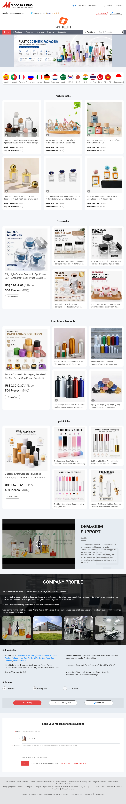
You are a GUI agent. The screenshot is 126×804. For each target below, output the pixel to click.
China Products (22, 782)
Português (28, 787)
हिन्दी (103, 787)
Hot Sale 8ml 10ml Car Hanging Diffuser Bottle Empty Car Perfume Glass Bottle (61, 141)
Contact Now (13, 297)
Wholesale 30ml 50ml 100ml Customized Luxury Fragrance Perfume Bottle (102, 197)
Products (18, 32)
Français (38, 787)
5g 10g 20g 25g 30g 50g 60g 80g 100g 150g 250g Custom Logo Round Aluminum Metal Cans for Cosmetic (105, 405)
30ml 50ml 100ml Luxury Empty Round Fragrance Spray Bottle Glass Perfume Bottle (21, 197)
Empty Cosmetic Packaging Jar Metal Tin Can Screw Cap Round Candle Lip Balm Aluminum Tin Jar (25, 376)
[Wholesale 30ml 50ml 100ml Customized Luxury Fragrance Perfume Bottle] (104, 175)
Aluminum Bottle (19, 660)
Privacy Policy (99, 794)
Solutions (40, 32)
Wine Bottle (46, 655)
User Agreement (76, 794)
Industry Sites (86, 782)
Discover (50, 32)
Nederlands (74, 787)
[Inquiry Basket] (100, 6)
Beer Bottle (28, 658)
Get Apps (108, 6)
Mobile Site (59, 784)
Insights (68, 784)
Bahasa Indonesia (68, 789)
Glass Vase (46, 658)
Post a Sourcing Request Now (73, 763)
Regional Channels (99, 782)
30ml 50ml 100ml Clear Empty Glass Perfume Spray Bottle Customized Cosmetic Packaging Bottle (21, 141)
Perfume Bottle (17, 658)
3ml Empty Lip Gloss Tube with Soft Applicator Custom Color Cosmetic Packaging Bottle (104, 462)
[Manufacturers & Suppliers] (18, 5)
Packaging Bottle (34, 655)
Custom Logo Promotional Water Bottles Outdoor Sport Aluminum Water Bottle (69, 405)
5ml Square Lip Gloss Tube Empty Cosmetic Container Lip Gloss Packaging (69, 462)
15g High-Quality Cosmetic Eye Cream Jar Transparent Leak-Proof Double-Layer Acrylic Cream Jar (26, 276)
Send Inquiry (102, 13)
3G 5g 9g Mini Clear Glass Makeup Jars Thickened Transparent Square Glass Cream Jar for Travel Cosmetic (106, 262)
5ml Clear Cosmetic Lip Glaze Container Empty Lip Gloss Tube (69, 505)
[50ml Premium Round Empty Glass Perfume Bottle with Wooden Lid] (104, 119)
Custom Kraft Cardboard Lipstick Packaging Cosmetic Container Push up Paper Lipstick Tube (25, 475)
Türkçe (118, 787)
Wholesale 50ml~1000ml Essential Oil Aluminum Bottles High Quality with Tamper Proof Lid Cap (68, 362)
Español (20, 787)
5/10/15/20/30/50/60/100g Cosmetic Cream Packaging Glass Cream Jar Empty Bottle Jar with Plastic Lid (105, 305)
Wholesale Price (74, 782)
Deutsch (65, 787)
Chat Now (117, 13)
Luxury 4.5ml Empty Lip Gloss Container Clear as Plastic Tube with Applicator (106, 505)
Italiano (57, 787)
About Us (29, 32)
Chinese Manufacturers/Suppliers (41, 782)
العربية (83, 787)
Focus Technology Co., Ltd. (47, 794)
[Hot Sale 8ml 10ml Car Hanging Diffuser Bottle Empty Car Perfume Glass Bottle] (63, 119)
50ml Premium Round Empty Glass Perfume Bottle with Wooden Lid (103, 141)
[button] (61, 64)
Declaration (88, 794)
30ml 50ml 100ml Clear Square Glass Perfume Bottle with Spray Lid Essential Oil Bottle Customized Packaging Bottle (63, 197)
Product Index (113, 782)
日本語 (97, 787)
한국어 (90, 787)
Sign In (74, 6)
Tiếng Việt (55, 789)
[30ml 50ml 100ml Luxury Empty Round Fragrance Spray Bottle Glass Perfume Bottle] (21, 175)
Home (6, 32)
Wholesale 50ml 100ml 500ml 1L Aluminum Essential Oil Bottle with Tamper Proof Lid (104, 362)
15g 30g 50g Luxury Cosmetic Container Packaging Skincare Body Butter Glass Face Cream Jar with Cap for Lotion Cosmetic (69, 262)
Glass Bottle (22, 655)
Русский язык (48, 787)
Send (25, 763)
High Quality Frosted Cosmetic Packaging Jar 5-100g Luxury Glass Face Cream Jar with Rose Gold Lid (67, 305)
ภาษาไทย (110, 787)
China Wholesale (60, 782)
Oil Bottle (37, 658)
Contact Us (62, 32)
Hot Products (10, 782)
